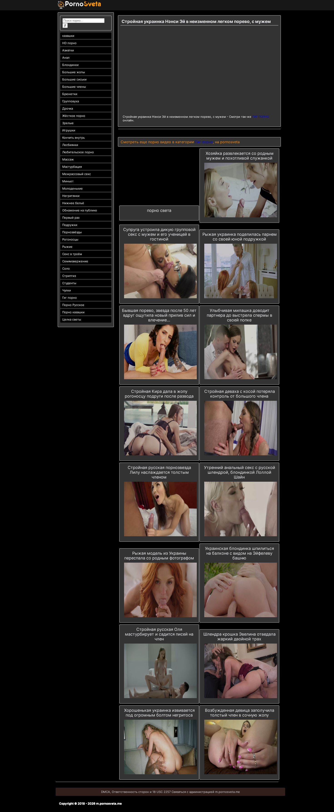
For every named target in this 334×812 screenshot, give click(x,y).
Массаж (68, 159)
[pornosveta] (79, 7)
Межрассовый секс (76, 174)
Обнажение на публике (79, 210)
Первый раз (70, 217)
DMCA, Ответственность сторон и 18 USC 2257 (136, 792)
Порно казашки (73, 312)
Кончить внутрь (73, 137)
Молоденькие (72, 188)
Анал (66, 57)
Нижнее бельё (73, 203)
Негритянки (71, 196)
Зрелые (68, 123)
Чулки (66, 290)
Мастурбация (72, 166)
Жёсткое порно (73, 116)
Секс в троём (72, 254)
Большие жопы (73, 72)
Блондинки (70, 65)
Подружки (69, 225)
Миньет (68, 181)
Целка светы (71, 319)
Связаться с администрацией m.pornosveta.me (206, 792)
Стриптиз (69, 276)
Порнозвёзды (72, 232)
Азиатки (68, 50)
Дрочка (67, 108)
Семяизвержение (75, 261)
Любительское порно (78, 152)
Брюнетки (69, 94)
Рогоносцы (70, 239)
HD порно (69, 43)
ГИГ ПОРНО (260, 116)
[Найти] (65, 25)
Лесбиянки (70, 145)
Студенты (69, 283)
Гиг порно (69, 297)
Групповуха (70, 101)
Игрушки (68, 130)
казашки (68, 36)
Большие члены (74, 86)
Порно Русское (73, 305)
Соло (66, 268)
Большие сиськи (74, 79)
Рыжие (67, 246)
